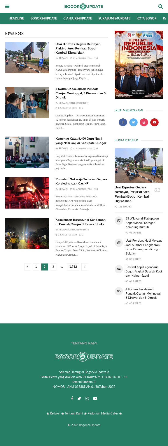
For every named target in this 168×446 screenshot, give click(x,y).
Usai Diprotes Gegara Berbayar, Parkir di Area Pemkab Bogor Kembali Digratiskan (78, 48)
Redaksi (63, 58)
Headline (16, 18)
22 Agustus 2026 (82, 58)
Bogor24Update (89, 425)
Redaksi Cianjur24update (74, 103)
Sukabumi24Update (114, 18)
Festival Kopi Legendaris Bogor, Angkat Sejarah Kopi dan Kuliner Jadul (144, 271)
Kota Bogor (146, 18)
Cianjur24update (77, 18)
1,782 (73, 266)
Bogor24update (43, 18)
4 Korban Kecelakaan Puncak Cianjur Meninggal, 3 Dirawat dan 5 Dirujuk (80, 93)
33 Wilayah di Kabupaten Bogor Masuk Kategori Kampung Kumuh (142, 223)
